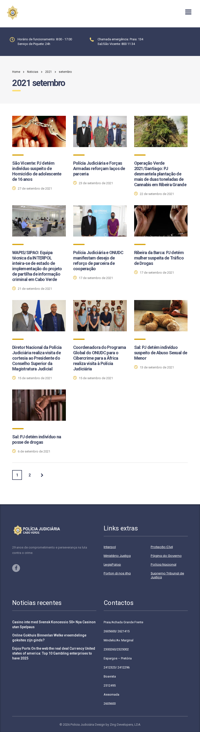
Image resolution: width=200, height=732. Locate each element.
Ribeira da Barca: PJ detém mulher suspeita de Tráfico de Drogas (159, 258)
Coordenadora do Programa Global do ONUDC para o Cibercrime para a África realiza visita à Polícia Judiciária (99, 358)
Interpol (110, 547)
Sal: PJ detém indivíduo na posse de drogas (36, 439)
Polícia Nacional (163, 565)
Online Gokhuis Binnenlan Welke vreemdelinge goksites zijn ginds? (49, 637)
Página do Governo (166, 556)
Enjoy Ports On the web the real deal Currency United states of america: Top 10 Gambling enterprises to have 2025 (53, 653)
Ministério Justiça (117, 556)
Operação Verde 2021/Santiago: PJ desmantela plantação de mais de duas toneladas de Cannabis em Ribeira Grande (160, 174)
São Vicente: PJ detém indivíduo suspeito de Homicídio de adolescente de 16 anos (36, 171)
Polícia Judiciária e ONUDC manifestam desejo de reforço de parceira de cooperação (98, 260)
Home (16, 72)
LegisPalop (112, 565)
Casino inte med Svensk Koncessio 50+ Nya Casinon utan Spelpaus (54, 624)
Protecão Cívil (162, 547)
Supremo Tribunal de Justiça (167, 575)
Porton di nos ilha (117, 573)
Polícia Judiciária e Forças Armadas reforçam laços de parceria (99, 168)
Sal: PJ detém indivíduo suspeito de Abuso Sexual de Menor (160, 353)
